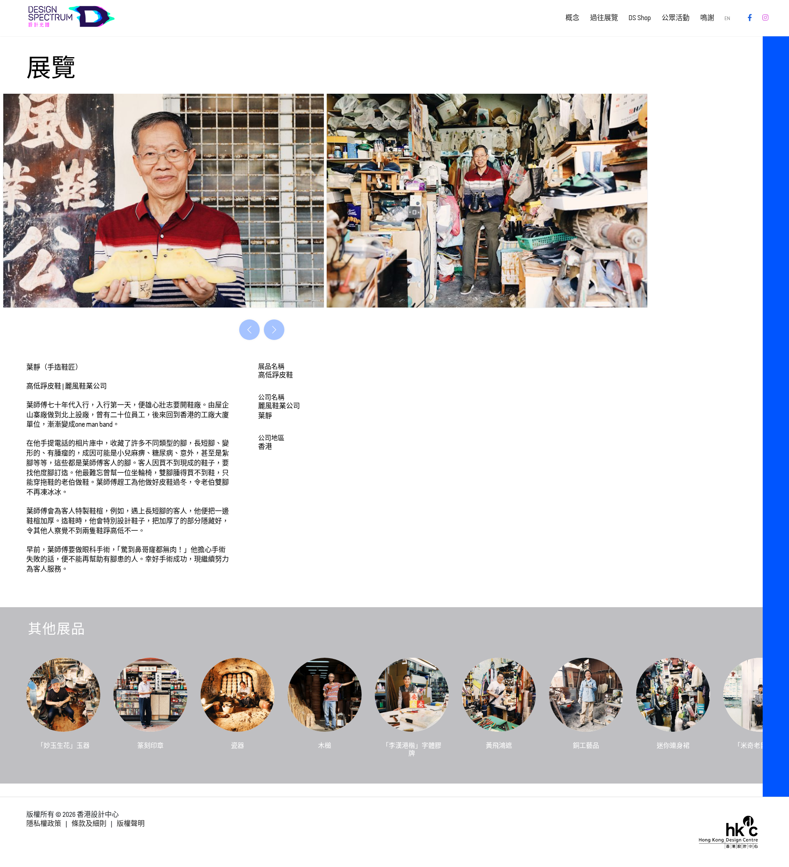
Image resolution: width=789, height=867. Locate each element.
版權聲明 (131, 824)
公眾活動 (676, 18)
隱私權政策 (43, 824)
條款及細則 (89, 824)
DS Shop (639, 18)
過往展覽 (604, 18)
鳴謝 (707, 18)
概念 (572, 18)
